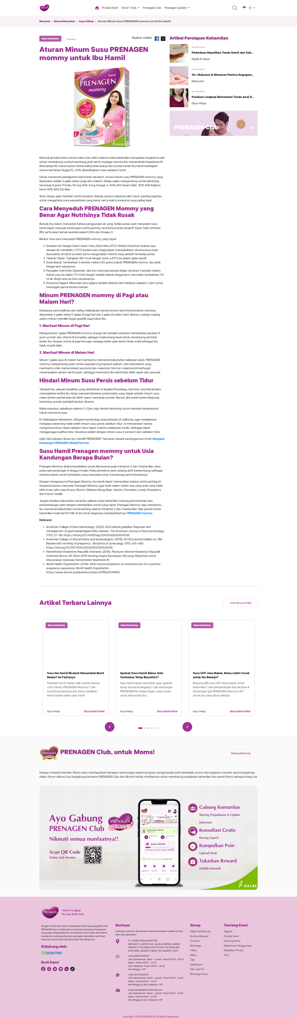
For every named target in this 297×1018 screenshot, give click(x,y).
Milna (193, 955)
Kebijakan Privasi (233, 950)
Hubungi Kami (232, 940)
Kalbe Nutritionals (200, 931)
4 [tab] (152, 729)
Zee (192, 959)
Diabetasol (196, 964)
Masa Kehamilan (64, 21)
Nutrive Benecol (199, 936)
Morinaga (195, 945)
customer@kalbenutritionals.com (145, 990)
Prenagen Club (152, 7)
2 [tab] (146, 729)
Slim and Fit (197, 969)
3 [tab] (149, 729)
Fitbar (193, 950)
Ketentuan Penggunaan (238, 945)
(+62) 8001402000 (138, 974)
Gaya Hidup (86, 21)
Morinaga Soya (199, 974)
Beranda (44, 21)
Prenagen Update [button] (176, 7)
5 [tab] (156, 729)
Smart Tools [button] (129, 7)
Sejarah (228, 931)
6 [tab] (159, 729)
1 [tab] (140, 729)
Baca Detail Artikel (94, 711)
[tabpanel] (76, 668)
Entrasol (195, 940)
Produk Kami (110, 7)
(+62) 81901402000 (138, 956)
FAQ (226, 955)
